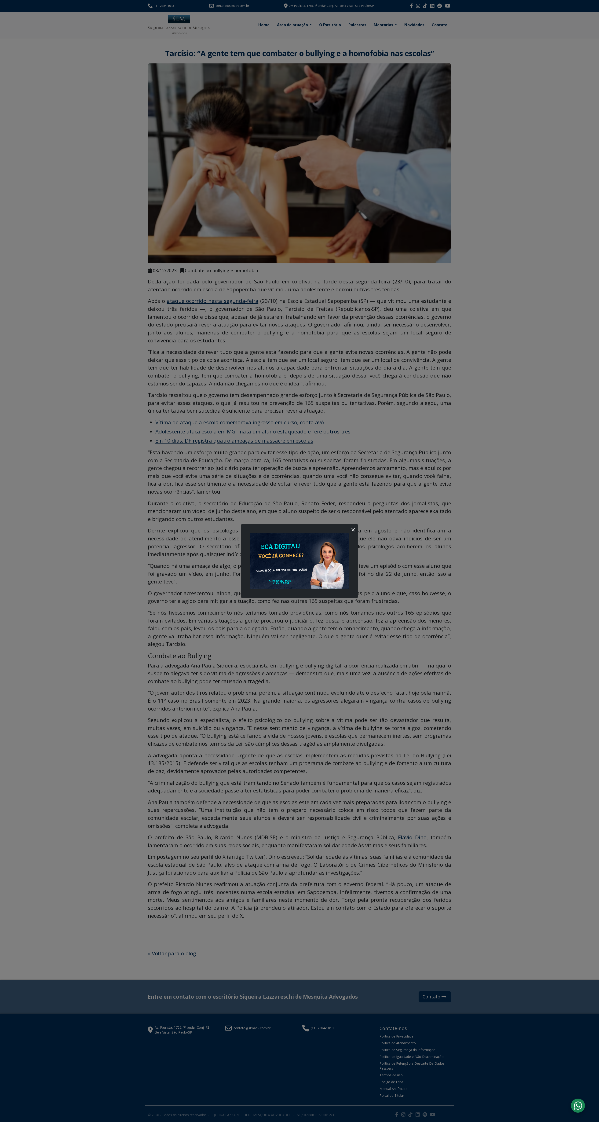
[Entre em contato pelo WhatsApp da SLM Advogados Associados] (578, 1105)
